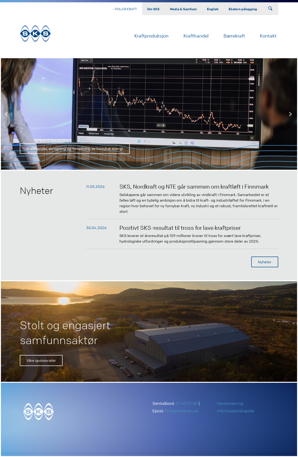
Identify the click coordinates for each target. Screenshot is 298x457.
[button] (7, 114)
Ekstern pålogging (243, 9)
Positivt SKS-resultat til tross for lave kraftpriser (180, 227)
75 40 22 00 (187, 403)
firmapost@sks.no (181, 410)
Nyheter (264, 262)
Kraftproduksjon (151, 36)
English (212, 9)
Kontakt (268, 36)
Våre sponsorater (41, 360)
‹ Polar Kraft (125, 9)
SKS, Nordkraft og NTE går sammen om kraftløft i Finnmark (194, 186)
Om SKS (153, 9)
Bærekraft (234, 36)
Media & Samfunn (183, 9)
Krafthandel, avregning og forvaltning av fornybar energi (75, 148)
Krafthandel (196, 36)
